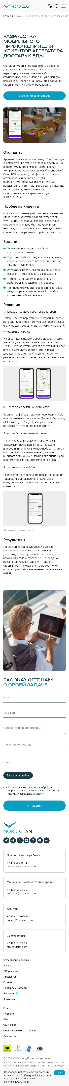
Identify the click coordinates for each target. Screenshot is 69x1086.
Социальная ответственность (21, 1030)
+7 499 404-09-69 (17, 916)
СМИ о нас (9, 1024)
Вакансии (9, 993)
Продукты (9, 976)
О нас (6, 1008)
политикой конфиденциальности (19, 1080)
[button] (49, 7)
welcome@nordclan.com (21, 866)
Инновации (9, 1036)
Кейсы (18, 15)
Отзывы (8, 982)
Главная (8, 15)
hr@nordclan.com (17, 946)
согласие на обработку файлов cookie (26, 1075)
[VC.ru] (20, 842)
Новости (8, 1013)
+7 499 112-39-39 (17, 889)
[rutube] (47, 842)
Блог (6, 1019)
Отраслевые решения (16, 960)
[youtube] (40, 842)
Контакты (9, 999)
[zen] (26, 842)
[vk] (6, 842)
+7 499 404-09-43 (17, 863)
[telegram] (13, 842)
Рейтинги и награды (15, 987)
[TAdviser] (33, 842)
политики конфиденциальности (26, 793)
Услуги (7, 965)
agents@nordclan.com (20, 920)
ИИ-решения (11, 971)
